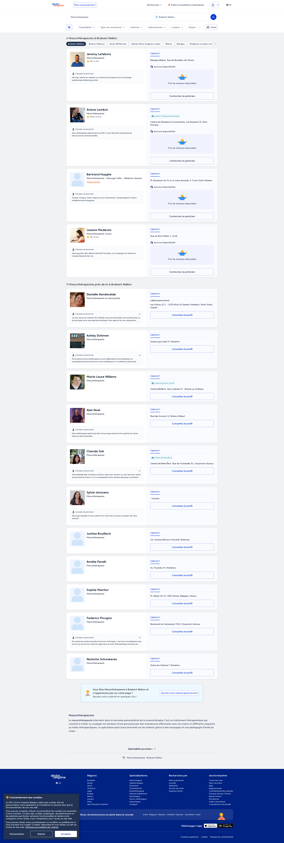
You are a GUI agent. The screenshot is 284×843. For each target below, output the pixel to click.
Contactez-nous (216, 780)
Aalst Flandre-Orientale (97, 804)
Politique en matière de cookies (41, 827)
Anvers (90, 783)
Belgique (153, 814)
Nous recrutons (215, 783)
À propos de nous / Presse (220, 793)
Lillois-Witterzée (117, 44)
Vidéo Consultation (217, 801)
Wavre (168, 44)
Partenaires (214, 799)
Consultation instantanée (220, 804)
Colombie (170, 814)
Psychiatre (133, 785)
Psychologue (134, 796)
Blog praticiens (215, 788)
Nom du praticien (176, 780)
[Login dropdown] (215, 5)
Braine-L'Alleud (97, 44)
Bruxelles (91, 780)
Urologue (133, 804)
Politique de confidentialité (221, 837)
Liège (89, 791)
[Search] (213, 17)
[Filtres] (69, 27)
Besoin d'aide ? (215, 796)
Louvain (90, 799)
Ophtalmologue (136, 783)
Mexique (161, 814)
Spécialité (173, 785)
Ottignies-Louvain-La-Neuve (204, 44)
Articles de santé (176, 788)
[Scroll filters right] (198, 27)
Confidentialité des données (221, 791)
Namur (90, 796)
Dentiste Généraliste (138, 793)
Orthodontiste (135, 788)
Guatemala (190, 814)
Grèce (145, 814)
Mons (89, 801)
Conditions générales (189, 837)
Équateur (180, 814)
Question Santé (175, 791)
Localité (172, 783)
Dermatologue (135, 780)
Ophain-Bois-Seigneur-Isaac (146, 44)
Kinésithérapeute (136, 791)
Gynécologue (135, 801)
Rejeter (41, 834)
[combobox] (109, 17)
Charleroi (91, 788)
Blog (211, 785)
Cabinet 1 (155, 53)
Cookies (204, 837)
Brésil (198, 814)
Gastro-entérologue (137, 799)
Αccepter (66, 834)
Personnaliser (17, 834)
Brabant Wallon (76, 44)
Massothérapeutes (136, 757)
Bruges (90, 793)
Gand (89, 785)
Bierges (181, 44)
